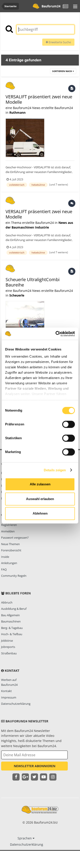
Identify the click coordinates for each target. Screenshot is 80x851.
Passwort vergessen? (15, 538)
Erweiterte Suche (59, 42)
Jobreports (8, 647)
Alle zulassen (40, 484)
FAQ (4, 569)
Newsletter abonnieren (34, 766)
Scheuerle (16, 295)
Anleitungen (9, 563)
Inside (5, 557)
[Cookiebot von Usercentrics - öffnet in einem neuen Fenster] (56, 334)
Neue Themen (10, 544)
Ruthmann (17, 112)
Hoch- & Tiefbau (11, 634)
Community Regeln (13, 576)
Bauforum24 (51, 6)
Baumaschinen (11, 621)
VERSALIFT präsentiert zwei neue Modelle (39, 99)
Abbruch (6, 602)
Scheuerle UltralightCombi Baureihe (33, 282)
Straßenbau (9, 653)
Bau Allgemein (10, 615)
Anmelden (8, 531)
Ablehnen (40, 513)
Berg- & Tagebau (12, 628)
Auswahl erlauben (40, 499)
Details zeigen (55, 470)
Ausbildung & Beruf (13, 609)
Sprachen (25, 838)
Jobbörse (7, 641)
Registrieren (9, 525)
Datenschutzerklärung (15, 704)
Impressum (8, 697)
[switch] (68, 424)
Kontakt (6, 691)
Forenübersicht (11, 550)
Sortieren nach (62, 71)
